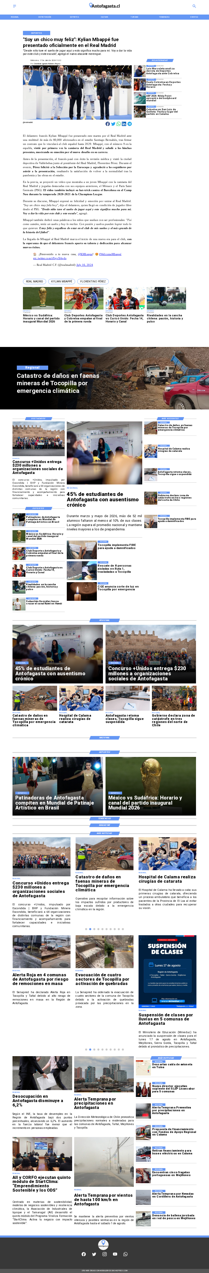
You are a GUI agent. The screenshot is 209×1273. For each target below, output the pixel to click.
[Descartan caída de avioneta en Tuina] (143, 1067)
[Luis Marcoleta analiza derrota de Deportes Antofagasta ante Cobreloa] (140, 71)
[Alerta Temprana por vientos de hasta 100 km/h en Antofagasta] (104, 1186)
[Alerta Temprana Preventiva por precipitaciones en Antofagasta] (143, 1110)
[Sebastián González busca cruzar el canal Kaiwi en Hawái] (18, 603)
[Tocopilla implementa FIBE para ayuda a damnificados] (150, 521)
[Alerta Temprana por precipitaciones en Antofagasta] (104, 1092)
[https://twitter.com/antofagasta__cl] (94, 1255)
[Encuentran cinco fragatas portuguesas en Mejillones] (143, 1175)
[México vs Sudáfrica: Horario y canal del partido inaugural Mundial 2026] (18, 536)
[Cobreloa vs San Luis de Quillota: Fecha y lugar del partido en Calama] (140, 112)
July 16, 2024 (84, 265)
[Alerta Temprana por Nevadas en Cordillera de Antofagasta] (143, 1197)
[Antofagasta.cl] (14, 8)
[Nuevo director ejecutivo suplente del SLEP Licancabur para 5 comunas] (143, 1089)
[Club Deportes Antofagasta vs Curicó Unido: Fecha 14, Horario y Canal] (18, 570)
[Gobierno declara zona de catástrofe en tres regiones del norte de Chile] (150, 498)
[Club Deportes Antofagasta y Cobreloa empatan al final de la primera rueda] (18, 553)
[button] (34, 281)
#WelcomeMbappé (110, 254)
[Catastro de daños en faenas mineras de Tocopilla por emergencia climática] (150, 427)
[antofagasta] (105, 10)
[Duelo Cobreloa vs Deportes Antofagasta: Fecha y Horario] (140, 85)
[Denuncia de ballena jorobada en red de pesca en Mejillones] (143, 1218)
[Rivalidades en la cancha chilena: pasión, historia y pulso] (18, 587)
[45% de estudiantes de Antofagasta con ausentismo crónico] (104, 484)
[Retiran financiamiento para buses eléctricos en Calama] (143, 1154)
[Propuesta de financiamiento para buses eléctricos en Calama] (143, 1132)
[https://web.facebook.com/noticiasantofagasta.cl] (84, 1255)
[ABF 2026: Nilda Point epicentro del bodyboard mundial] (140, 98)
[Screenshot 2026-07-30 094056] (42, 1170)
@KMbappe (85, 254)
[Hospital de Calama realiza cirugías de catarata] (150, 451)
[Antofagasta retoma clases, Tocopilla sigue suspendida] (150, 474)
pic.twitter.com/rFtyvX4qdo (50, 258)
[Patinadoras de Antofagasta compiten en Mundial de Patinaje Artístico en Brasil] (18, 519)
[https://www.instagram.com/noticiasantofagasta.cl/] (104, 1255)
